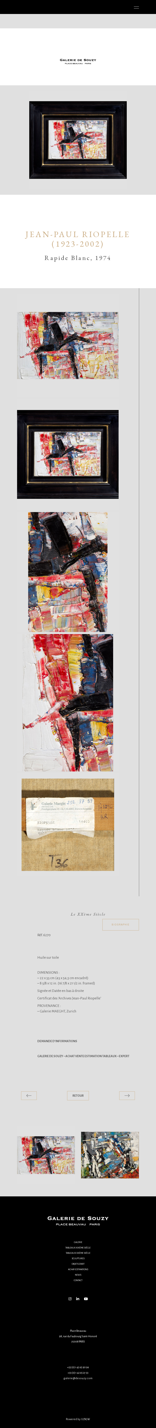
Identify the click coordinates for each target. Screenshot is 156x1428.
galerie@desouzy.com (78, 1378)
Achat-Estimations (78, 1269)
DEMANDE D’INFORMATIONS (57, 1041)
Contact (78, 1280)
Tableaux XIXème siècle (78, 1247)
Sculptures (78, 1258)
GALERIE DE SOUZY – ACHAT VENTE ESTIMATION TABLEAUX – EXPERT (83, 1056)
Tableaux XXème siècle (78, 1253)
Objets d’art (78, 1264)
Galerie (78, 1242)
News (78, 1275)
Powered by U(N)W (78, 1419)
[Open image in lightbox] (68, 345)
